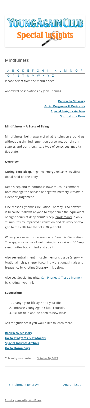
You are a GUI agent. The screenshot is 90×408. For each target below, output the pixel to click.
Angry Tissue (74, 385)
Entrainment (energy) (22, 385)
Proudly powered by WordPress (23, 400)
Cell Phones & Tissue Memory (61, 277)
